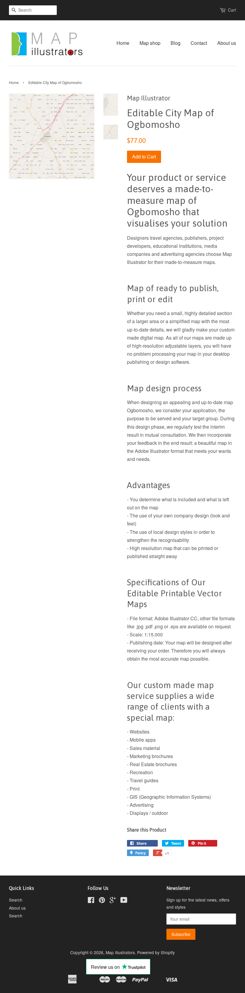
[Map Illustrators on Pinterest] (102, 901)
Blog (175, 42)
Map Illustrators (120, 952)
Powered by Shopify (156, 952)
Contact (199, 42)
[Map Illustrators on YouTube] (123, 901)
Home (123, 42)
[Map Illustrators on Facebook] (91, 901)
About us (226, 42)
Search (15, 900)
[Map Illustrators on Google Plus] (112, 901)
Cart (232, 10)
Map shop (150, 42)
